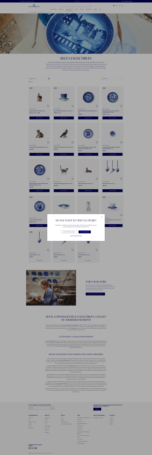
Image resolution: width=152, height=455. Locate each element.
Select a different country (76, 235)
